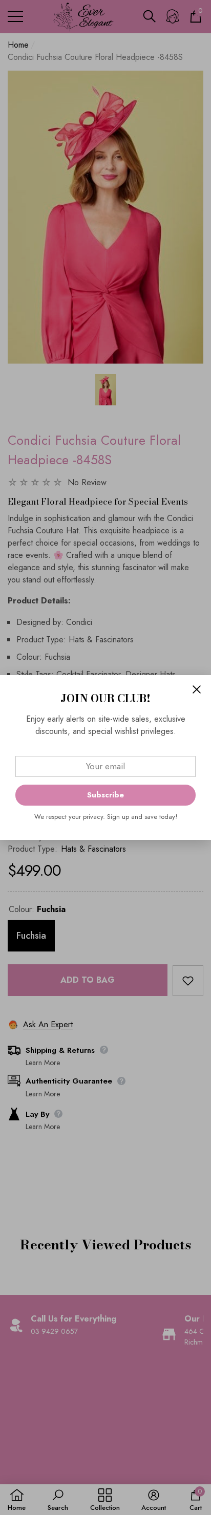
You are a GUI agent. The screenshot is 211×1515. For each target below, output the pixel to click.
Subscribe (105, 794)
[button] (196, 689)
